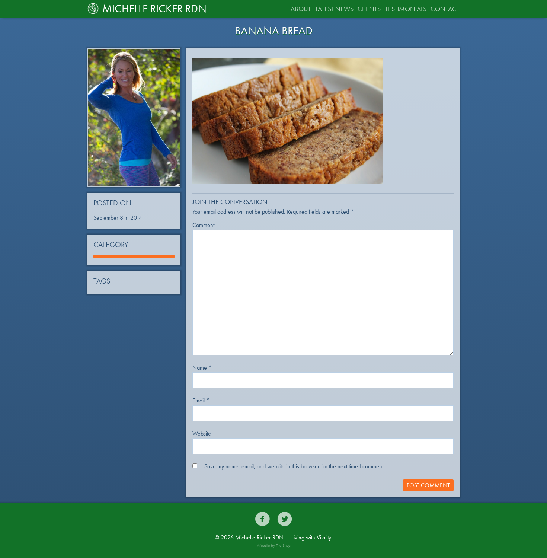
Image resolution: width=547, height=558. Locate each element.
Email (200, 400)
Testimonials (405, 8)
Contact (445, 8)
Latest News (335, 8)
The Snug (283, 545)
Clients (369, 8)
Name (202, 368)
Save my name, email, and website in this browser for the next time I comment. (294, 466)
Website (201, 433)
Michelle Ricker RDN (154, 8)
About (301, 8)
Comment (203, 225)
